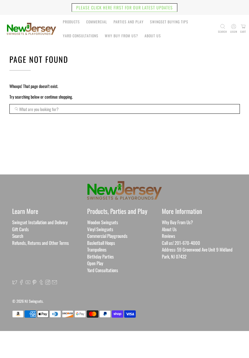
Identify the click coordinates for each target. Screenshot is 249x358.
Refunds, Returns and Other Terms (40, 242)
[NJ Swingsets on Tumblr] (41, 282)
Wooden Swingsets (102, 222)
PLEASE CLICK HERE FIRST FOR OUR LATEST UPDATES (124, 7)
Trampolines (97, 249)
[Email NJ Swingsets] (54, 282)
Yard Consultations (80, 35)
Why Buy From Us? (121, 35)
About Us (153, 35)
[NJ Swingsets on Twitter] (14, 282)
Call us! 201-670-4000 (181, 242)
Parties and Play (129, 21)
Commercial (96, 21)
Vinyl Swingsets (100, 229)
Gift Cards (20, 229)
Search (17, 235)
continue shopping (58, 96)
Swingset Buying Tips (169, 21)
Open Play (95, 263)
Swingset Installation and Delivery (40, 222)
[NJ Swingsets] (31, 28)
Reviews (168, 235)
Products (71, 21)
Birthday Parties (100, 256)
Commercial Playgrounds (107, 235)
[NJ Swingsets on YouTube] (28, 282)
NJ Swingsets (34, 301)
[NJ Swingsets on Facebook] (21, 282)
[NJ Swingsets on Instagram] (47, 282)
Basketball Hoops (101, 242)
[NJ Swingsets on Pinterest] (34, 282)
